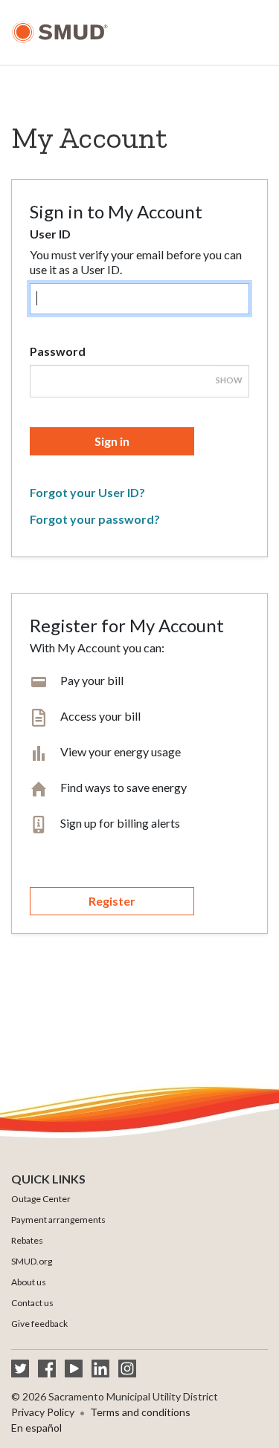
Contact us (32, 1302)
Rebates (27, 1240)
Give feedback (39, 1323)
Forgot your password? (95, 519)
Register (112, 901)
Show (229, 380)
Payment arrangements (58, 1219)
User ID (50, 234)
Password (58, 351)
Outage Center (41, 1198)
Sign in (111, 441)
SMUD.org (31, 1261)
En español (36, 1427)
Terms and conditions (140, 1412)
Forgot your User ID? (87, 492)
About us (28, 1282)
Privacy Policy (42, 1412)
